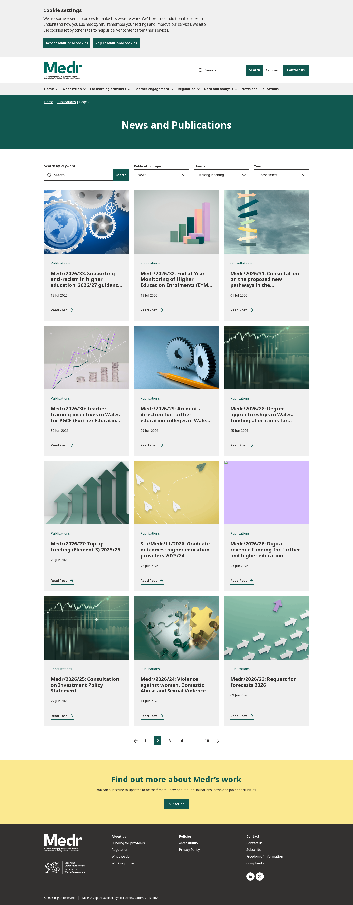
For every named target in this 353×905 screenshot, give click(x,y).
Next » (217, 740)
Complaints (255, 863)
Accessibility (188, 843)
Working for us (123, 863)
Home (48, 102)
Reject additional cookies (116, 43)
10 (206, 741)
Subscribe (254, 849)
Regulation (120, 849)
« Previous (136, 740)
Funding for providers (128, 843)
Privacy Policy (189, 849)
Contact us (296, 70)
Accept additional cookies (67, 43)
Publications (66, 102)
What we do (121, 856)
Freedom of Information (264, 856)
